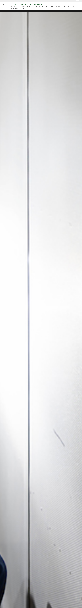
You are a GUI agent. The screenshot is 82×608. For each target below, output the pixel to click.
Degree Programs (21, 6)
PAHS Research (59, 6)
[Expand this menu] (16, 6)
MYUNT (62, 0)
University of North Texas (14, 0)
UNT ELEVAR (38, 6)
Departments (13, 6)
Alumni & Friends (14, 8)
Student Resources (30, 6)
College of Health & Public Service (15, 2)
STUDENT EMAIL (69, 0)
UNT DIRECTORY (73, 0)
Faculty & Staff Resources (69, 6)
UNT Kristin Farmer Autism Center (48, 6)
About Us (21, 8)
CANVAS (65, 0)
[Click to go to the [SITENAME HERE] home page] (6, 3)
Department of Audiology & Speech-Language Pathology (27, 4)
